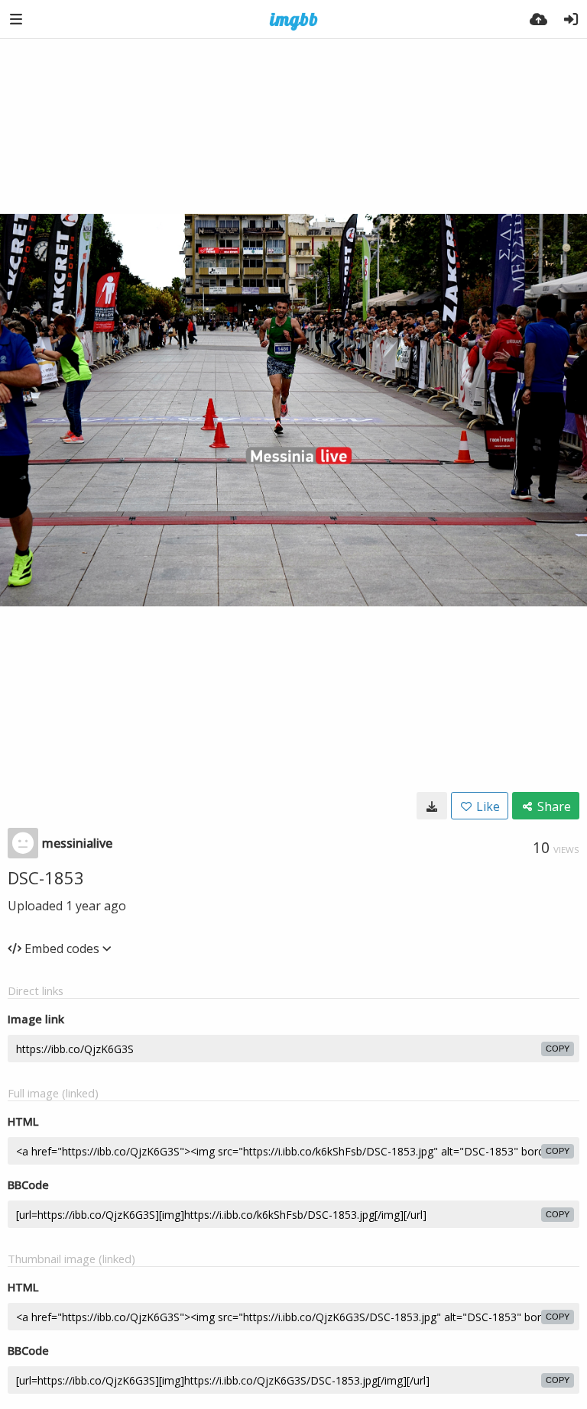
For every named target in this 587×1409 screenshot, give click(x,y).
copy (557, 1048)
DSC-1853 (46, 877)
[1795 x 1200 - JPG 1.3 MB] (432, 805)
